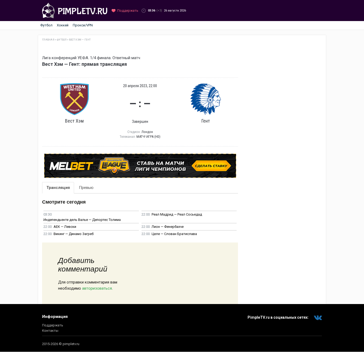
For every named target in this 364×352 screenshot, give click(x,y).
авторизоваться (97, 288)
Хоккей (62, 25)
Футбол (46, 25)
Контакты (50, 331)
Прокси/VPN (83, 25)
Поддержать (52, 325)
